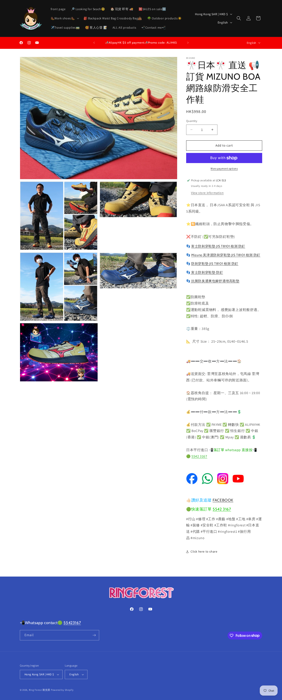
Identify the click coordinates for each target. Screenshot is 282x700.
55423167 (72, 622)
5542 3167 (199, 456)
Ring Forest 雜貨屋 (39, 689)
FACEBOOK (223, 500)
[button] (64, 18)
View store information (207, 193)
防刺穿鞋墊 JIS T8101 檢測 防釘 (214, 264)
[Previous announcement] (94, 43)
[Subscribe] (94, 635)
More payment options (224, 168)
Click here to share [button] (204, 551)
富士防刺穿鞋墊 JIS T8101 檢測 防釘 (218, 246)
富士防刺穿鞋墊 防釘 (207, 272)
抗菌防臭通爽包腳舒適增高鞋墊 (215, 281)
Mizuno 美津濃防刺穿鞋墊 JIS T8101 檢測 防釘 (225, 255)
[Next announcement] (188, 43)
